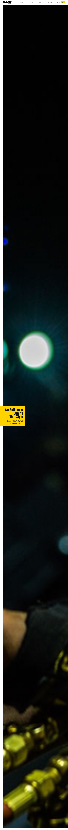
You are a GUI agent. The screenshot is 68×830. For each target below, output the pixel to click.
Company (20, 2)
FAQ (40, 2)
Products (30, 2)
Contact (50, 2)
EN (62, 2)
